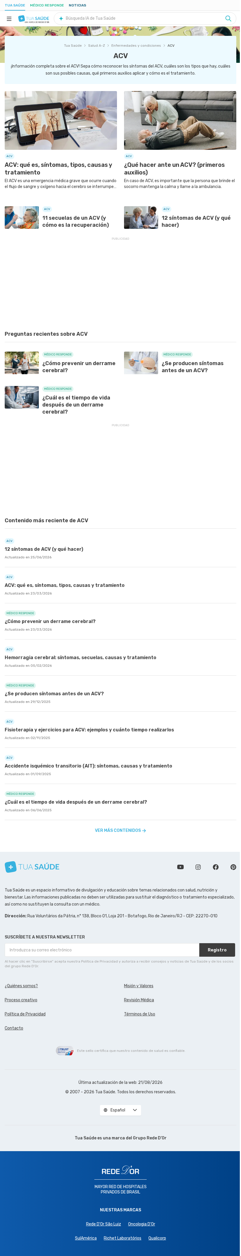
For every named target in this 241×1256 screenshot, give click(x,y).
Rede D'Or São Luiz (103, 1224)
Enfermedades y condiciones (136, 45)
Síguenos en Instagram (198, 867)
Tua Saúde (15, 5)
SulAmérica (86, 1238)
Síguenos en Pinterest (233, 867)
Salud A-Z (96, 45)
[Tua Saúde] (33, 18)
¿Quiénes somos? (21, 985)
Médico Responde (47, 5)
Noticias (77, 5)
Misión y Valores (138, 985)
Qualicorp (157, 1238)
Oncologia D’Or (141, 1224)
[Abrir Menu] (9, 18)
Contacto (14, 1028)
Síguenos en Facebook (216, 867)
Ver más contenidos (118, 830)
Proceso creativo (21, 1000)
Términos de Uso (139, 1014)
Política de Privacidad (25, 1014)
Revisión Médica (139, 1000)
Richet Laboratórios (122, 1238)
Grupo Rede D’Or (150, 1138)
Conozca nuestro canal (180, 867)
